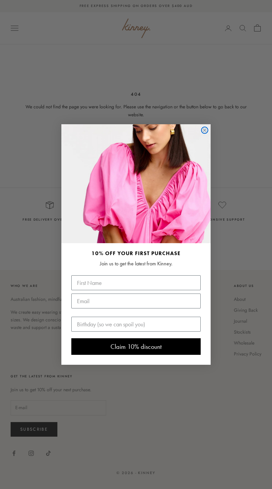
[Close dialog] (204, 130)
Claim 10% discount (136, 346)
